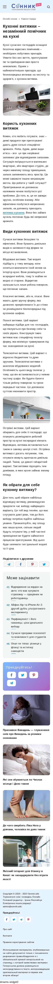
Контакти (7, 936)
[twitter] (22, 675)
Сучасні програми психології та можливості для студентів (28, 635)
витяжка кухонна (13, 212)
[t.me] (11, 683)
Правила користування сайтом (18, 942)
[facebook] (11, 675)
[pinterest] (33, 675)
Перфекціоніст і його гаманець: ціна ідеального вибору (27, 623)
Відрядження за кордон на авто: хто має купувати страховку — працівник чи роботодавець (27, 593)
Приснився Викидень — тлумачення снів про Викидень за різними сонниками (26, 734)
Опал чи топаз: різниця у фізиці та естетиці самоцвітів (26, 647)
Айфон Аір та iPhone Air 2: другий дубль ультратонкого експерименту (28, 608)
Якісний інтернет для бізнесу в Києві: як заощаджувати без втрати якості (25, 875)
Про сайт (7, 929)
